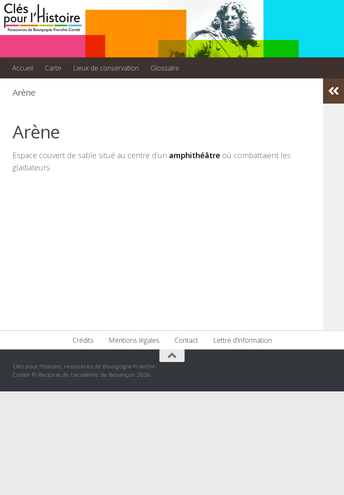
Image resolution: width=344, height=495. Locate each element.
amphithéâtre (194, 155)
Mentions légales (134, 340)
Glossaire (165, 68)
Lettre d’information (242, 340)
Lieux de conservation (106, 68)
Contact (186, 340)
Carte (53, 68)
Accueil (22, 68)
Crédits (83, 340)
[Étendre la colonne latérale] (333, 91)
